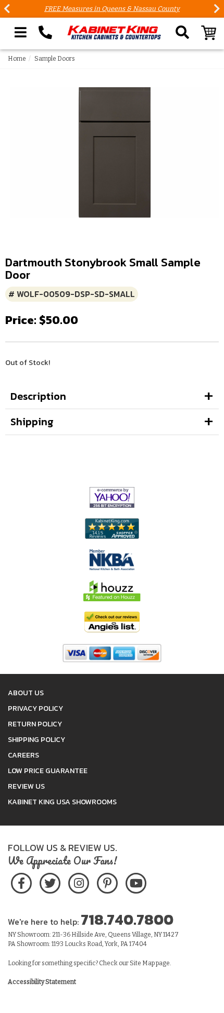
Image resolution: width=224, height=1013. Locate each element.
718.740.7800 (127, 919)
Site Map (142, 963)
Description (38, 396)
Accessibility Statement (42, 981)
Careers (23, 755)
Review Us (26, 786)
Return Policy (35, 724)
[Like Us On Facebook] (21, 881)
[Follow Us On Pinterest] (107, 881)
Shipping (32, 421)
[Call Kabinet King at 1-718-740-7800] (45, 32)
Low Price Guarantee (48, 770)
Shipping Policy (36, 739)
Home (17, 58)
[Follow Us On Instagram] (78, 881)
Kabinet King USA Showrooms (62, 801)
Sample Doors (54, 58)
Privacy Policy (35, 708)
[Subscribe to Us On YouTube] (136, 881)
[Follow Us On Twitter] (50, 881)
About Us (26, 692)
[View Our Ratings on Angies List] (112, 621)
